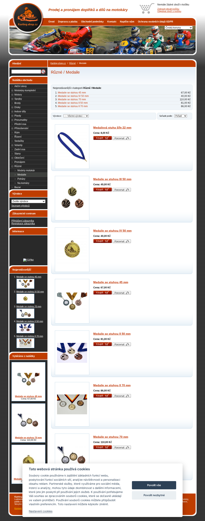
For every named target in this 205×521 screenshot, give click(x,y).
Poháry (21, 178)
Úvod (51, 21)
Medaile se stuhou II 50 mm (29, 321)
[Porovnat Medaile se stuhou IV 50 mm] (122, 242)
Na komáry (23, 183)
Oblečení (19, 157)
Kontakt (111, 21)
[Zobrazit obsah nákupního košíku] (147, 8)
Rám (17, 132)
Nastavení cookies (40, 511)
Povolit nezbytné (154, 495)
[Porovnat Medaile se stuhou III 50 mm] (122, 190)
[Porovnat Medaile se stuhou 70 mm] (122, 448)
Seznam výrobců (20, 205)
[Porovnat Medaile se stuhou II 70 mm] (122, 396)
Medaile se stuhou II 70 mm (29, 336)
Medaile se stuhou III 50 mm (112, 179)
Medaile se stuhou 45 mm (28, 277)
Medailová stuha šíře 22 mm (112, 127)
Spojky (18, 98)
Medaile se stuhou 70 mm (28, 306)
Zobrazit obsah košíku (168, 9)
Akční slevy (20, 86)
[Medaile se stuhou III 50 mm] (72, 198)
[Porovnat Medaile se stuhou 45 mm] (122, 293)
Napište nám (127, 21)
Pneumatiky (20, 120)
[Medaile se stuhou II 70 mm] (25, 343)
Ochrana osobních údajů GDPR (155, 21)
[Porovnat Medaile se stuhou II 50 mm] (122, 345)
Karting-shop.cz (58, 63)
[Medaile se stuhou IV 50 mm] (25, 299)
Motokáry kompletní (25, 90)
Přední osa (20, 124)
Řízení (17, 136)
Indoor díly (20, 111)
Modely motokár (26, 170)
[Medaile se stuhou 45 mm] (25, 284)
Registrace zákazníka (23, 223)
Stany (17, 153)
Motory (18, 94)
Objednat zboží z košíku (169, 11)
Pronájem (19, 162)
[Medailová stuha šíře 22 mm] (72, 147)
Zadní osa (19, 149)
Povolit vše (154, 485)
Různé (18, 166)
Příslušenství (21, 128)
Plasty (17, 115)
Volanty (18, 145)
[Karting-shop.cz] (27, 10)
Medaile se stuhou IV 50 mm (30, 291)
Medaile (21, 174)
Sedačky (19, 141)
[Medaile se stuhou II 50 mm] (25, 328)
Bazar (17, 187)
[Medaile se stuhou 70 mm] (25, 313)
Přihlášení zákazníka (22, 220)
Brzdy (17, 103)
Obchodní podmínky (92, 21)
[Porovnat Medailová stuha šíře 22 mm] (122, 139)
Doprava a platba (67, 21)
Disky (17, 107)
